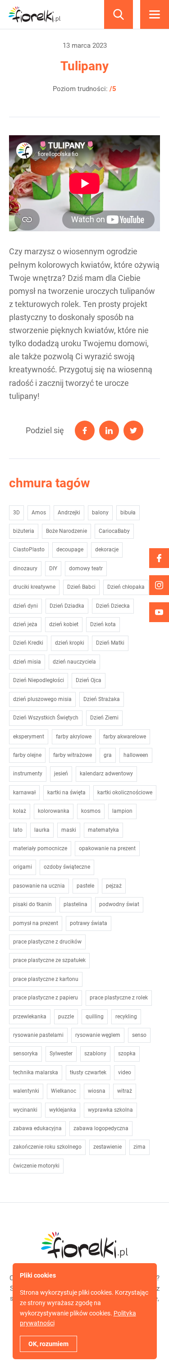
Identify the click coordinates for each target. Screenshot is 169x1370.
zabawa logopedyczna (100, 1128)
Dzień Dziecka (113, 606)
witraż (124, 1091)
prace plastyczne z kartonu (45, 979)
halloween (135, 755)
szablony (95, 1053)
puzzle (66, 1016)
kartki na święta (66, 792)
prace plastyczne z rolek (119, 997)
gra (108, 755)
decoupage (69, 549)
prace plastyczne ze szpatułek (49, 960)
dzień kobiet (63, 624)
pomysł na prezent (35, 923)
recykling (126, 1016)
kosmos (90, 811)
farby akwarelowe (124, 736)
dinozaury (25, 568)
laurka (42, 830)
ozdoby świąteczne (67, 867)
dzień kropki (69, 643)
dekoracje (107, 549)
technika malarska (35, 1072)
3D (16, 512)
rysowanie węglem (97, 1035)
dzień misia (27, 662)
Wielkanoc (63, 1091)
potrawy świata (88, 923)
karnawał (24, 792)
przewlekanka (29, 1016)
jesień (61, 773)
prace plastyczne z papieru (45, 997)
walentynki (26, 1091)
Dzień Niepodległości (38, 680)
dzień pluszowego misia (42, 699)
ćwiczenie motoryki (36, 1166)
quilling (95, 1016)
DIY (53, 568)
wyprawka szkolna (110, 1110)
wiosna (96, 1091)
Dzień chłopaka (126, 587)
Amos (39, 512)
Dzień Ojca (88, 680)
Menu (154, 14)
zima (139, 1147)
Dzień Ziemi (104, 718)
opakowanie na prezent (107, 848)
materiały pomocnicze (40, 848)
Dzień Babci (81, 587)
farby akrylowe (73, 736)
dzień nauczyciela (74, 662)
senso (139, 1035)
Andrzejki (69, 512)
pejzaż (114, 886)
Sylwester (61, 1053)
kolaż (19, 811)
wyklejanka (62, 1110)
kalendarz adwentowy (106, 773)
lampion (122, 811)
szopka (127, 1053)
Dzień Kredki (28, 643)
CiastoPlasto (29, 549)
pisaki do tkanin (32, 904)
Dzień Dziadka (67, 606)
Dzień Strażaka (101, 699)
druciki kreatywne (34, 587)
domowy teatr (86, 568)
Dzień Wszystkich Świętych (45, 718)
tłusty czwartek (88, 1072)
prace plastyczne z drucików (47, 942)
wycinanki (25, 1110)
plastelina (75, 904)
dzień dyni (25, 606)
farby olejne (27, 755)
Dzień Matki (110, 643)
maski (68, 830)
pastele (85, 886)
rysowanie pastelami (38, 1035)
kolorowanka (53, 811)
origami (22, 867)
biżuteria (23, 531)
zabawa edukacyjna (37, 1128)
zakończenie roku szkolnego (47, 1147)
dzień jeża (25, 624)
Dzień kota (103, 624)
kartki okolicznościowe (124, 792)
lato (18, 830)
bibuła (128, 512)
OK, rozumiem (48, 1343)
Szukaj (118, 14)
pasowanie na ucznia (39, 886)
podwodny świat (119, 904)
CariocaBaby (114, 531)
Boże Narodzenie (66, 531)
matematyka (103, 830)
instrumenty (27, 773)
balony (100, 512)
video (124, 1072)
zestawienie (107, 1147)
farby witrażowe (72, 755)
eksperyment (28, 736)
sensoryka (25, 1053)
